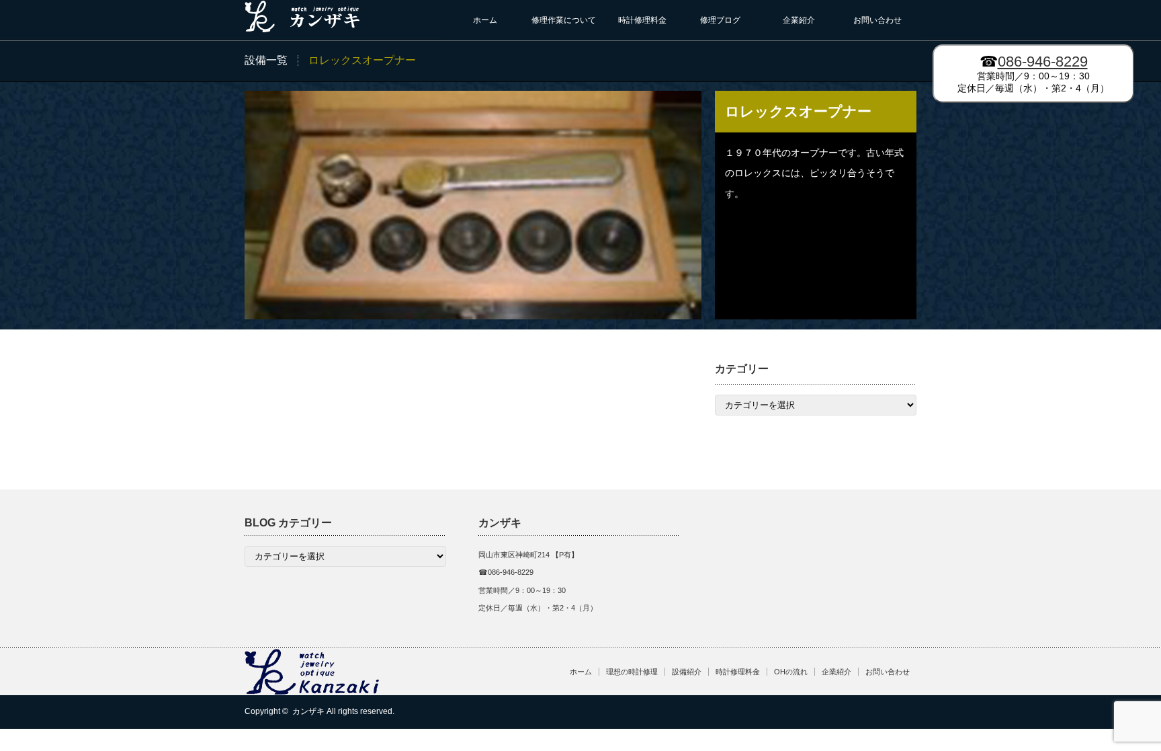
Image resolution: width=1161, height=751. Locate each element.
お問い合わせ (877, 20)
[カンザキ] (303, 27)
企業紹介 (799, 20)
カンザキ (308, 711)
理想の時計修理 (632, 672)
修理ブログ (720, 20)
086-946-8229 (1043, 61)
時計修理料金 (642, 20)
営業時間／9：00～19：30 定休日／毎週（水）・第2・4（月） (1033, 73)
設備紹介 (686, 672)
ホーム (485, 20)
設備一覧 (266, 60)
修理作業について (563, 20)
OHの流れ (791, 672)
